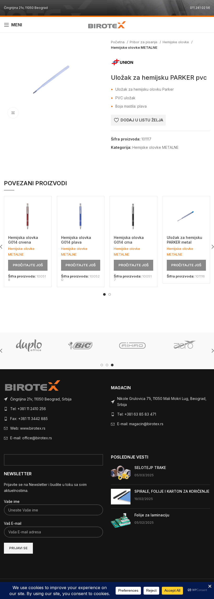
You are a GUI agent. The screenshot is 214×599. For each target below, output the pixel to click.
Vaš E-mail (12, 523)
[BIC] (80, 345)
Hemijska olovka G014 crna (129, 239)
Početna (118, 42)
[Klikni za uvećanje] (13, 113)
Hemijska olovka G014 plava (76, 239)
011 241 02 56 (200, 8)
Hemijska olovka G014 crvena (23, 239)
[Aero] (183, 345)
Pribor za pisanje (144, 42)
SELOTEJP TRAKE (150, 467)
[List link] (53, 399)
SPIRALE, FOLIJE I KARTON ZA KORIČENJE (171, 491)
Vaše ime (12, 501)
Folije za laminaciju (151, 515)
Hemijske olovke (176, 42)
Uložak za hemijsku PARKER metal (184, 239)
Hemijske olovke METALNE (134, 47)
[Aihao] (132, 345)
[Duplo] (29, 345)
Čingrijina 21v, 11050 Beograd (26, 8)
